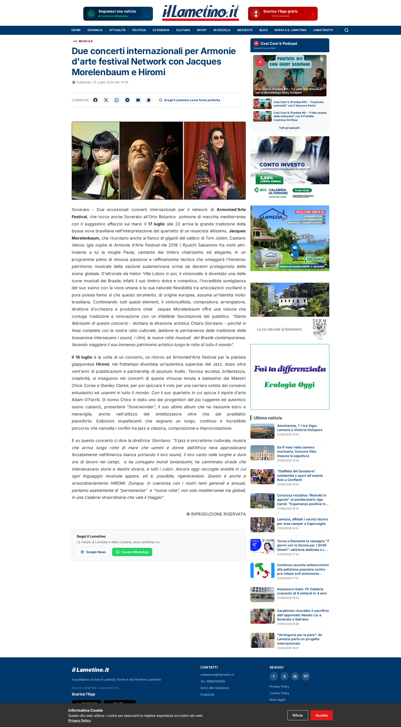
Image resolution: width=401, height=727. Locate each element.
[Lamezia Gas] (289, 238)
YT (306, 676)
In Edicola (221, 30)
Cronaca (95, 30)
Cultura (183, 30)
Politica (139, 30)
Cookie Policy (279, 693)
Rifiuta (298, 715)
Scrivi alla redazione (214, 688)
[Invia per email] (138, 100)
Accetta (322, 715)
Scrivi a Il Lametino (290, 30)
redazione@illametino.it (217, 674)
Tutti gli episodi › (290, 128)
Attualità (117, 30)
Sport (202, 30)
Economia (161, 30)
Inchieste (245, 30)
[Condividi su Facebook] (95, 100)
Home (76, 30)
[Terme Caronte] (289, 307)
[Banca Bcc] (289, 169)
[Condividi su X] (106, 100)
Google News (96, 552)
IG (295, 676)
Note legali (277, 699)
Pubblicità (207, 694)
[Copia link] (149, 100)
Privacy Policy (279, 686)
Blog (263, 30)
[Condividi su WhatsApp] (117, 100)
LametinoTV (323, 30)
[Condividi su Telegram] (127, 100)
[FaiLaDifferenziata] (289, 377)
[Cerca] (346, 30)
